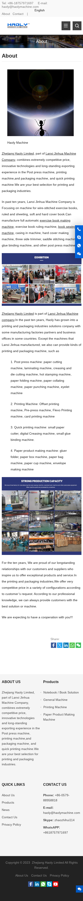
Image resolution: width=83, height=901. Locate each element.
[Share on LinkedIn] (66, 647)
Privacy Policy (11, 824)
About (6, 14)
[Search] (77, 25)
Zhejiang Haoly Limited (18, 153)
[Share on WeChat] (78, 647)
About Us (8, 795)
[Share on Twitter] (60, 647)
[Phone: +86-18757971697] (79, 229)
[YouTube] (55, 885)
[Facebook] (31, 885)
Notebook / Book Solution (61, 692)
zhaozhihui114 (64, 820)
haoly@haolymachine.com (20, 6)
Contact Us (9, 817)
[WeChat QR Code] (79, 254)
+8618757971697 (55, 832)
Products (8, 802)
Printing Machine (55, 707)
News (6, 810)
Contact (18, 14)
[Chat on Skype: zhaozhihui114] (79, 238)
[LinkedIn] (37, 885)
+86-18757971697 (20, 3)
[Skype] (49, 885)
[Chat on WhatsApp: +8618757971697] (79, 246)
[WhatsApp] (43, 885)
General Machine (55, 699)
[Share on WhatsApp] (72, 647)
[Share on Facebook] (53, 647)
